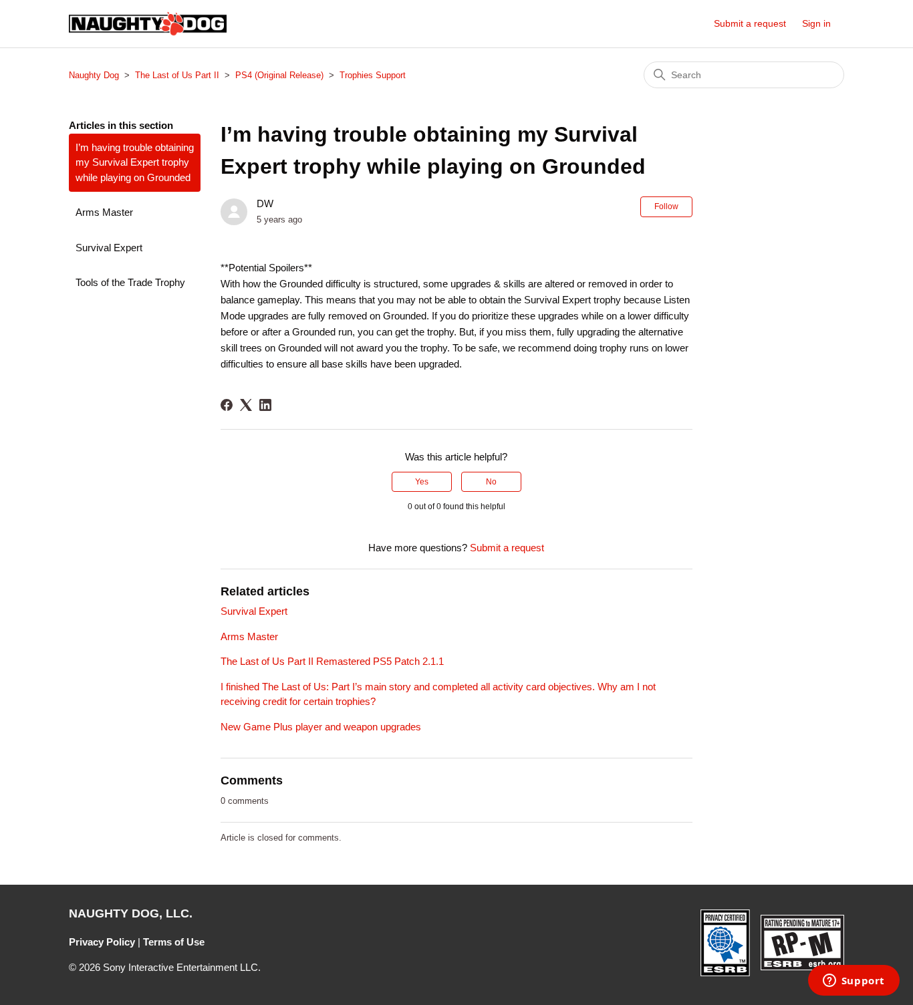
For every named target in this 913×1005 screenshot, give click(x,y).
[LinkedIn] (265, 405)
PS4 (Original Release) (279, 75)
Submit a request (750, 23)
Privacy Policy (102, 942)
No (491, 481)
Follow (666, 206)
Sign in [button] (816, 23)
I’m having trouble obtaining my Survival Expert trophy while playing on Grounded (135, 162)
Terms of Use (174, 942)
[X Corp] (246, 405)
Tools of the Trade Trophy (130, 282)
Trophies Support (373, 75)
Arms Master (104, 212)
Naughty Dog (94, 75)
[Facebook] (227, 405)
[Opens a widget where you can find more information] (853, 981)
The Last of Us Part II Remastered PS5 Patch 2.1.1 (332, 661)
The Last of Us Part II (177, 75)
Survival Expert (109, 247)
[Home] (148, 23)
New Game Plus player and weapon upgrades (321, 726)
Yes (421, 481)
